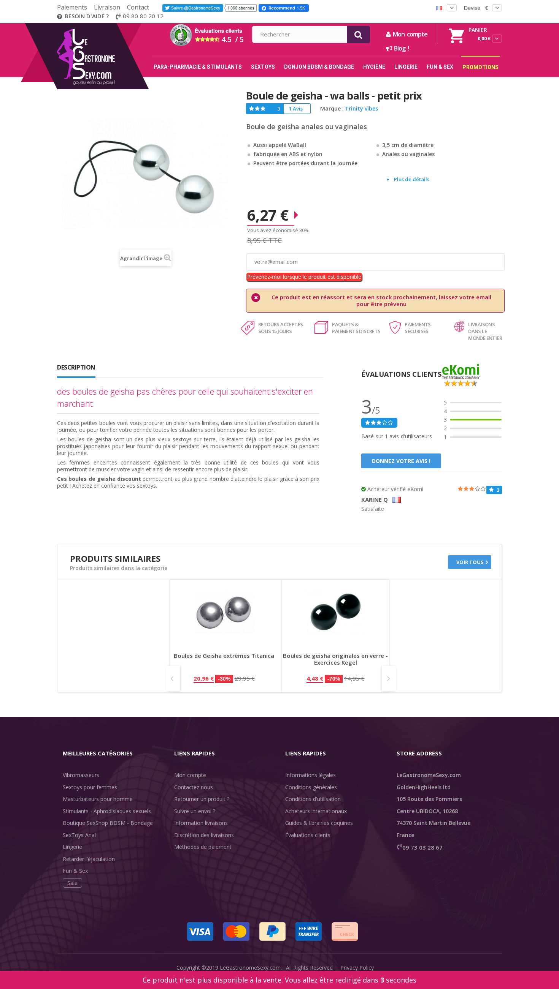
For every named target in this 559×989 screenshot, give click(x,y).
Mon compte (190, 775)
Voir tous (470, 562)
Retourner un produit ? (201, 799)
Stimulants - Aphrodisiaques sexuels (107, 811)
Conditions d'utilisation (313, 799)
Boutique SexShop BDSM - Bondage (108, 822)
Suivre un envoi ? (194, 811)
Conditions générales (311, 787)
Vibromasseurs (81, 775)
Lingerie (72, 846)
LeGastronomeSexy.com (250, 967)
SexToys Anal (79, 835)
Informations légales (310, 775)
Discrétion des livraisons (204, 835)
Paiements (72, 7)
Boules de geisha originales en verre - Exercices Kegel (335, 659)
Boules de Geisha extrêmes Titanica (224, 655)
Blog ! (400, 48)
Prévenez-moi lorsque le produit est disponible (304, 276)
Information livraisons (201, 822)
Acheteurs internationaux (316, 811)
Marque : (332, 108)
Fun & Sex (75, 870)
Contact (138, 7)
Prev (173, 678)
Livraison (107, 7)
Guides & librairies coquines (319, 822)
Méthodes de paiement (203, 846)
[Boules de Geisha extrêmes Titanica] (224, 612)
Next (389, 678)
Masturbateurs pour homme (98, 799)
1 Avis (296, 108)
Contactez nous (193, 787)
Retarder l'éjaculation (89, 859)
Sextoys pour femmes (90, 787)
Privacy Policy (357, 967)
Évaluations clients (307, 835)
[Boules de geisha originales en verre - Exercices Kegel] (335, 612)
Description (76, 367)
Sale (72, 882)
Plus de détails (411, 179)
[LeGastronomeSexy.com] (101, 25)
